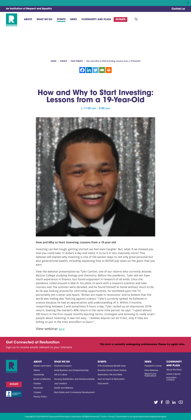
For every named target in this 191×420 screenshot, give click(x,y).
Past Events (77, 61)
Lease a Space (173, 374)
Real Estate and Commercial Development (74, 392)
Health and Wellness (63, 388)
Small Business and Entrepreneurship (71, 370)
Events (63, 61)
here (62, 329)
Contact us (178, 9)
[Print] (109, 70)
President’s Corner (153, 366)
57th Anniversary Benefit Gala (112, 366)
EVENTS (102, 362)
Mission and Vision (42, 366)
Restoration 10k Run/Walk (110, 375)
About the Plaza (174, 370)
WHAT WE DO (62, 362)
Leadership (39, 375)
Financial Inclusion (63, 366)
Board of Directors (42, 379)
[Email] (102, 70)
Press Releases (151, 370)
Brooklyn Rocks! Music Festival (112, 370)
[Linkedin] (89, 70)
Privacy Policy (40, 397)
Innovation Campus (171, 379)
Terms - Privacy (108, 416)
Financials (38, 388)
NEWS (148, 362)
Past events (103, 384)
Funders (37, 384)
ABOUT (38, 362)
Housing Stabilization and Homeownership (74, 379)
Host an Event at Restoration (111, 379)
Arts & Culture (60, 375)
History (37, 370)
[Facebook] (82, 70)
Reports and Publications (150, 375)
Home (53, 61)
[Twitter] (95, 70)
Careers (37, 392)
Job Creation (60, 384)
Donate (14, 384)
